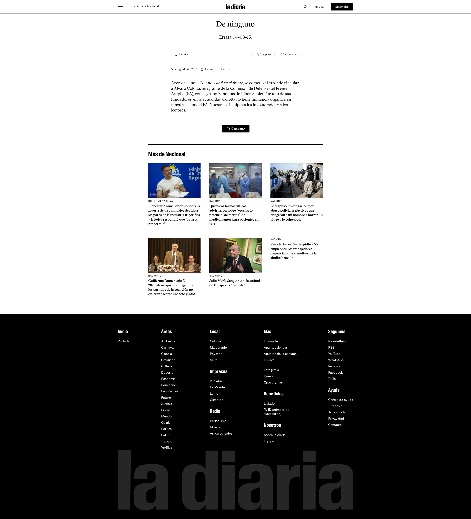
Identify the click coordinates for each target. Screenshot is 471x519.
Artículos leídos (221, 433)
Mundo (166, 416)
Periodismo (218, 421)
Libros (165, 410)
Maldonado (218, 348)
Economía (168, 379)
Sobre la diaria (275, 435)
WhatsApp (335, 360)
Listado (269, 403)
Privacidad (336, 419)
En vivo (269, 360)
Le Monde (217, 387)
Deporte (167, 373)
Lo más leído (273, 341)
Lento (214, 394)
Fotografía (271, 370)
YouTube (334, 354)
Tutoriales (335, 406)
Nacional (153, 6)
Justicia (166, 404)
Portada (124, 341)
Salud (165, 435)
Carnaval (167, 348)
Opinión (166, 423)
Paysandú (217, 354)
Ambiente (168, 341)
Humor (269, 376)
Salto (213, 360)
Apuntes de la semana (280, 354)
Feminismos (169, 391)
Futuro (166, 398)
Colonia (215, 341)
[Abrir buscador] (305, 6)
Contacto (335, 425)
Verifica (166, 448)
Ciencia (166, 354)
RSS (331, 348)
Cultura (166, 366)
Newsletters (337, 341)
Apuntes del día (275, 348)
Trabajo (166, 441)
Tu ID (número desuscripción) (276, 412)
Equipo (269, 441)
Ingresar (319, 6)
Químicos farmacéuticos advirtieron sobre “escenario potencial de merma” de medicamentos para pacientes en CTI (233, 215)
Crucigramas (273, 382)
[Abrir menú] (121, 7)
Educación (169, 385)
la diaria (137, 6)
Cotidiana (168, 360)
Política (166, 429)
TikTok (333, 379)
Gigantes (216, 400)
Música (215, 427)
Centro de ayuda (340, 400)
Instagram (335, 366)
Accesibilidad (338, 412)
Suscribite (342, 6)
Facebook (335, 373)
